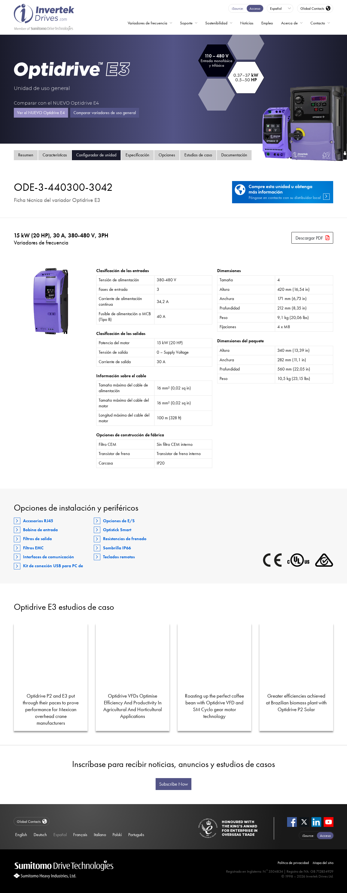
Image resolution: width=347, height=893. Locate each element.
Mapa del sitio (323, 862)
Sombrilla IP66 (117, 548)
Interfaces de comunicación (48, 557)
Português (136, 834)
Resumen (25, 155)
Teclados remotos (119, 557)
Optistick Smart (117, 530)
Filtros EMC (33, 548)
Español (60, 834)
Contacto (317, 23)
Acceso (254, 8)
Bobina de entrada (40, 530)
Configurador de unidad (96, 155)
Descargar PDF (309, 238)
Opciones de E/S (119, 521)
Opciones (167, 155)
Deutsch (40, 834)
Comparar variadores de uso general (104, 112)
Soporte (186, 23)
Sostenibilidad (216, 23)
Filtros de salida (37, 538)
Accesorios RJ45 (38, 521)
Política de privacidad (293, 862)
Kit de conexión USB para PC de (53, 566)
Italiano (100, 834)
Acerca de (289, 23)
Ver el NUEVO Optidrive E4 (41, 112)
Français (80, 834)
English (21, 834)
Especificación (137, 155)
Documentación (234, 155)
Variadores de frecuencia (147, 23)
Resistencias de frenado (124, 538)
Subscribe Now (173, 784)
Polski (117, 834)
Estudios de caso (198, 155)
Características (55, 155)
